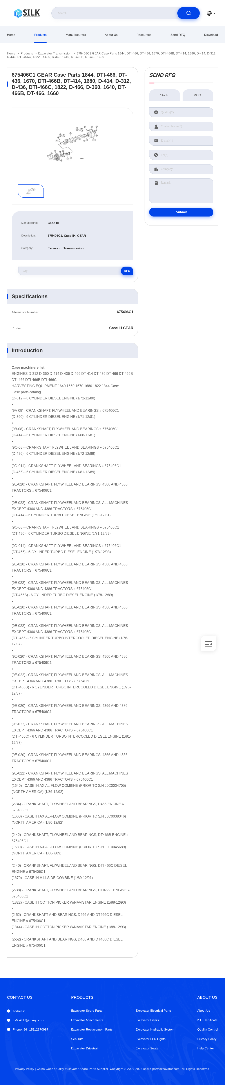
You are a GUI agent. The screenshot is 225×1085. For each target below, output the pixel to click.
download (211, 34)
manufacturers (76, 34)
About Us (111, 34)
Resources (143, 34)
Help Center (205, 1048)
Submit (181, 212)
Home (11, 34)
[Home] (27, 13)
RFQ (127, 271)
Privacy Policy (206, 1039)
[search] (188, 13)
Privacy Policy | (25, 1069)
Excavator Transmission (54, 53)
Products (40, 34)
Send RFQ (178, 34)
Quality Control (207, 1029)
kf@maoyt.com (28, 1020)
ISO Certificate (207, 1020)
